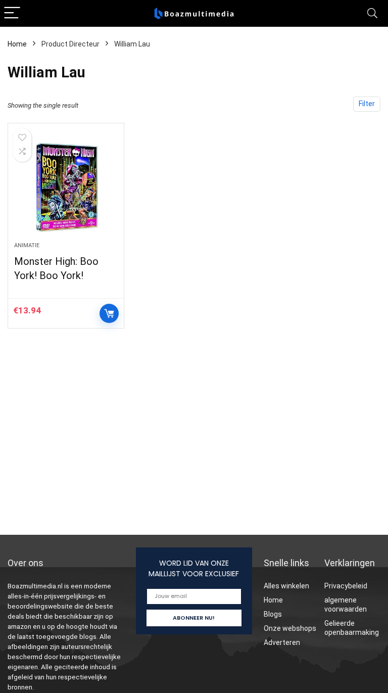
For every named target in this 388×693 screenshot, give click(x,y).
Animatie (26, 245)
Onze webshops (290, 628)
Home (17, 44)
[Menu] (12, 13)
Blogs (273, 614)
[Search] (372, 13)
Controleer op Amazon (109, 313)
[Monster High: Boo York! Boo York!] (66, 187)
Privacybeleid (345, 586)
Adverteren (282, 642)
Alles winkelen (286, 586)
